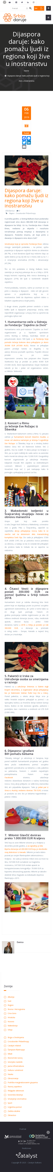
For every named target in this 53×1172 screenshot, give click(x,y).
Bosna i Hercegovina (16, 1009)
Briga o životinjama (16, 1037)
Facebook (9, 777)
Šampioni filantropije (16, 1049)
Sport (10, 1103)
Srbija (10, 1029)
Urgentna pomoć (15, 1107)
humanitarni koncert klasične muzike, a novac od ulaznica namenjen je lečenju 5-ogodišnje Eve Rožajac (26, 440)
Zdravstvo (12, 1115)
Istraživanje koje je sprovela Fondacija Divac (23, 244)
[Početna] (14, 17)
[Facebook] (24, 138)
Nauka (10, 1074)
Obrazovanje (13, 1078)
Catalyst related (14, 1045)
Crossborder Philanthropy (26, 213)
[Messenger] (29, 138)
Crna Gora (12, 1013)
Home (26, 71)
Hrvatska (11, 1017)
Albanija (11, 997)
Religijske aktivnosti (16, 1090)
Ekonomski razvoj (15, 1058)
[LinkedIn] (29, 142)
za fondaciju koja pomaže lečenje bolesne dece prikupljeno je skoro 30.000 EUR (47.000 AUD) (26, 342)
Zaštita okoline (14, 1111)
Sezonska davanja (15, 1095)
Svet (9, 1001)
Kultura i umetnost (15, 1070)
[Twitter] (24, 142)
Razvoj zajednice (15, 1086)
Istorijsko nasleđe (15, 1062)
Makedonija (12, 1025)
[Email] (24, 146)
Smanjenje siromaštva (17, 1099)
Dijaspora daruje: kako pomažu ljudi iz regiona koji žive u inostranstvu (26, 198)
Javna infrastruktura (16, 1066)
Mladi (10, 1054)
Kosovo (11, 1021)
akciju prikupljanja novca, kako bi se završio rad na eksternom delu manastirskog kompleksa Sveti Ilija (26, 534)
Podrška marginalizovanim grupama (23, 1082)
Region (11, 213)
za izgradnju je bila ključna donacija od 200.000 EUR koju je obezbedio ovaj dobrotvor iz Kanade (26, 849)
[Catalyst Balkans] (16, 2)
